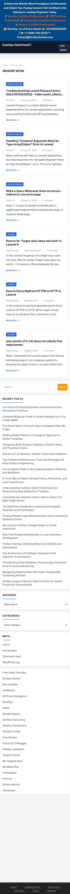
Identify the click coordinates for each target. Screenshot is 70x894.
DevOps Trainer (11, 731)
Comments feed (11, 656)
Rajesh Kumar (12, 250)
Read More (13, 120)
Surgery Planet (11, 755)
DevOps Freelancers (14, 725)
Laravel (11, 234)
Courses (19, 891)
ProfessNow (9, 772)
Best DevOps (10, 684)
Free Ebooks (9, 737)
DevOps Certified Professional (26, 16)
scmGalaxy (8, 690)
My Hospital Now (12, 761)
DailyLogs (54, 887)
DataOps (7, 701)
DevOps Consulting (13, 719)
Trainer (51, 891)
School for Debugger (14, 743)
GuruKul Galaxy (11, 713)
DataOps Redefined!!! (16, 45)
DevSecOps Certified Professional (44, 20)
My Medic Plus (10, 766)
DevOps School (11, 678)
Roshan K (10, 100)
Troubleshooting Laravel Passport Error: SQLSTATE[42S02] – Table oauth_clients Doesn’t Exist (33, 94)
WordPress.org (11, 662)
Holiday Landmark (13, 749)
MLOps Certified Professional (37, 24)
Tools (35, 891)
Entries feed (9, 650)
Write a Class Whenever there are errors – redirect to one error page (34, 192)
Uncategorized (14, 84)
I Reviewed (8, 790)
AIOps (5, 708)
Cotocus (7, 778)
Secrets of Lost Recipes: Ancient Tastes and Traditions (34, 453)
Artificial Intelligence (14, 696)
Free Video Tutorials (14, 672)
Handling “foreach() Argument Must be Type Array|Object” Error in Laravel (32, 142)
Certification (32, 887)
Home (5, 65)
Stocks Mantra (11, 784)
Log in (6, 644)
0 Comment (47, 100)
